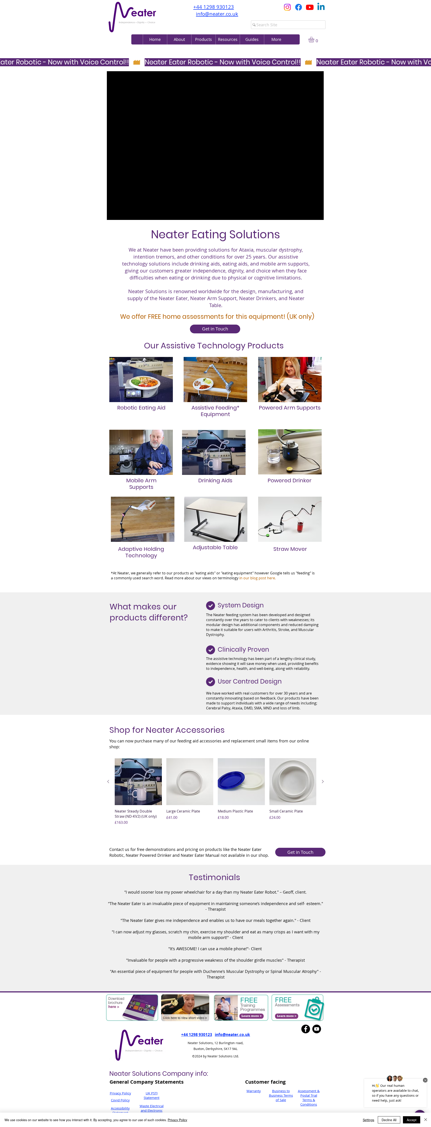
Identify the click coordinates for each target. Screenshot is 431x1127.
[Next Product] (322, 781)
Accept (411, 1120)
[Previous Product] (108, 781)
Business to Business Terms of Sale (281, 1095)
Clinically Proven (243, 649)
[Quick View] (138, 781)
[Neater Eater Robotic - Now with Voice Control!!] (215, 62)
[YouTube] (316, 1029)
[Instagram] (287, 7)
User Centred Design (250, 681)
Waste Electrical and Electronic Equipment (152, 1110)
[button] (228, 39)
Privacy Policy (120, 1093)
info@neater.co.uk (217, 14)
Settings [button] (368, 1120)
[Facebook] (298, 7)
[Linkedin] (321, 7)
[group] (215, 794)
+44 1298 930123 (213, 7)
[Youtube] (309, 7)
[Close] (425, 1119)
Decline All (389, 1120)
